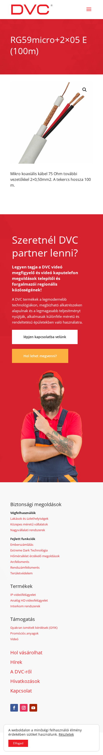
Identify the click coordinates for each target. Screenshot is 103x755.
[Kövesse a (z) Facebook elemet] (14, 708)
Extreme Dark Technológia (29, 550)
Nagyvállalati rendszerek (27, 530)
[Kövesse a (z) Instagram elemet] (24, 708)
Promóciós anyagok (24, 633)
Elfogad (18, 743)
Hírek (16, 662)
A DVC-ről (21, 671)
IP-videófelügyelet (23, 594)
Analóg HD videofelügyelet (29, 600)
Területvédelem (21, 573)
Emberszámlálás (21, 544)
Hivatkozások (25, 681)
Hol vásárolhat (26, 652)
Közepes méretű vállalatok (29, 524)
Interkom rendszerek (25, 606)
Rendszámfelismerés (25, 567)
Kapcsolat (21, 690)
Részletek (66, 734)
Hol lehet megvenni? (40, 356)
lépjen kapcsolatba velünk (44, 337)
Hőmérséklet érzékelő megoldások (35, 556)
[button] (84, 89)
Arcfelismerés (19, 562)
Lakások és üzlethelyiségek (29, 518)
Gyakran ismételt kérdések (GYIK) (33, 627)
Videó (14, 639)
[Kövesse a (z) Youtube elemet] (33, 708)
